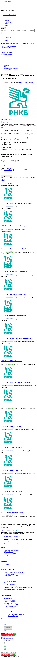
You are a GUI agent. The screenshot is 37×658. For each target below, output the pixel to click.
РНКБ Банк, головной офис (12, 536)
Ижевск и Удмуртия (10, 603)
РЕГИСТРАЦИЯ (11, 46)
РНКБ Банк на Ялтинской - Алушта (12, 405)
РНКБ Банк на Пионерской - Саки (11, 470)
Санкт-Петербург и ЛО (11, 604)
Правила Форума (13, 616)
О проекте (7, 564)
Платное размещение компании (13, 572)
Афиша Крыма (8, 552)
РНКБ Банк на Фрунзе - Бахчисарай (12, 447)
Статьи (6, 23)
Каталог (6, 20)
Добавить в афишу (9, 584)
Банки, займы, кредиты (11, 68)
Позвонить (4, 180)
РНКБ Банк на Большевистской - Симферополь (16, 338)
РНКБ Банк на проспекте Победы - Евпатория (15, 382)
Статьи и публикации (10, 553)
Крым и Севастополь (10, 17)
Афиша (6, 25)
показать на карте (6, 177)
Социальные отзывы (9, 530)
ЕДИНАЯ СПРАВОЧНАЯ (8, 15)
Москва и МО (8, 598)
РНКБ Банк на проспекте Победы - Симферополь (16, 203)
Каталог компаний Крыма (11, 550)
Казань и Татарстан (10, 601)
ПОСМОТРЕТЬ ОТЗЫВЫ (26, 82)
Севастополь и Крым (10, 606)
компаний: (12, 43)
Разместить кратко (9, 583)
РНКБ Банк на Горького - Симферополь (13, 294)
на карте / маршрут (6, 176)
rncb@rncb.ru (9, 168)
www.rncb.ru (8, 170)
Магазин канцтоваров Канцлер (13, 543)
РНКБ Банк (7, 69)
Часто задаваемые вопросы (12, 575)
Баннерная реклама (9, 574)
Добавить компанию (10, 581)
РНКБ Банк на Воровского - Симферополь (14, 271)
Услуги (6, 66)
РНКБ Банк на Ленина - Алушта (11, 426)
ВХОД (2, 46)
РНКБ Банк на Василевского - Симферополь (15, 226)
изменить (6, 12)
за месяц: (30, 43)
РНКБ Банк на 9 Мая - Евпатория (11, 361)
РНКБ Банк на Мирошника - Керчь (12, 512)
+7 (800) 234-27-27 (6, 147)
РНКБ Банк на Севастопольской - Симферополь (16, 248)
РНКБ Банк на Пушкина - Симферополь (13, 315)
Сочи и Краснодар (9, 600)
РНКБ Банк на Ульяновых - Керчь (11, 491)
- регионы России (8, 52)
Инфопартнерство (9, 566)
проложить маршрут (17, 179)
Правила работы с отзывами (16, 614)
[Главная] (4, 63)
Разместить (7, 22)
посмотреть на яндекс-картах (19, 177)
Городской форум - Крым (11, 555)
